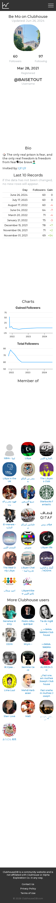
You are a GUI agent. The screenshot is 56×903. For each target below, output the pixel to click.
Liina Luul (9, 690)
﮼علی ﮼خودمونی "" (46, 718)
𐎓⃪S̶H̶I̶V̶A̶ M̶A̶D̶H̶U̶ (47, 646)
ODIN (9, 644)
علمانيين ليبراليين (28, 526)
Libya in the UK (9, 480)
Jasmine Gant (27, 669)
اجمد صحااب (9, 590)
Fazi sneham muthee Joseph (46, 693)
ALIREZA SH (46, 669)
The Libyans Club (46, 480)
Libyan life (46, 547)
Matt (28, 716)
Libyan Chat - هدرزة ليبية (28, 569)
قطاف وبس (46, 524)
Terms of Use (28, 893)
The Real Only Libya (9, 569)
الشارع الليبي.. (46, 458)
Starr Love (9, 716)
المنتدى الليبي (9, 547)
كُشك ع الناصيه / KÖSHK (46, 569)
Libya (28, 458)
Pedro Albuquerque (28, 623)
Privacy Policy (28, 888)
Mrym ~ (28, 644)
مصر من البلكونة (28, 480)
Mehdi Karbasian (28, 692)
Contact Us (28, 884)
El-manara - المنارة (9, 526)
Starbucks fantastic (46, 503)
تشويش (27, 547)
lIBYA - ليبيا (9, 458)
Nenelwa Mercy (9, 623)
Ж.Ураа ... (9, 667)
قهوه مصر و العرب (9, 503)
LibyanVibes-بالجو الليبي (28, 592)
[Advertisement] (28, 117)
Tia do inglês (46, 623)
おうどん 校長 (9, 739)
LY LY (22, 168)
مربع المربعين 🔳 (28, 503)
